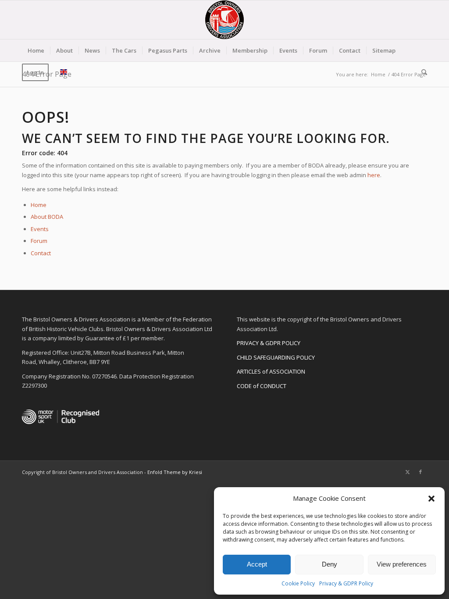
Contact (41, 253)
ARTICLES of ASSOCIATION (271, 371)
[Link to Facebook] (420, 471)
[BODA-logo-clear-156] (224, 19)
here (373, 175)
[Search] (421, 72)
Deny (329, 564)
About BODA (47, 217)
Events (40, 229)
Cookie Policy (298, 583)
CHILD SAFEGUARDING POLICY (276, 357)
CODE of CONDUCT (261, 386)
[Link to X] (407, 471)
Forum (39, 241)
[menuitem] (36, 50)
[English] (63, 72)
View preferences (402, 564)
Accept (257, 564)
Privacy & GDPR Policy (346, 583)
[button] (431, 498)
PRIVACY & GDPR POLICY (268, 343)
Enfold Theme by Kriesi (174, 472)
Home (38, 205)
